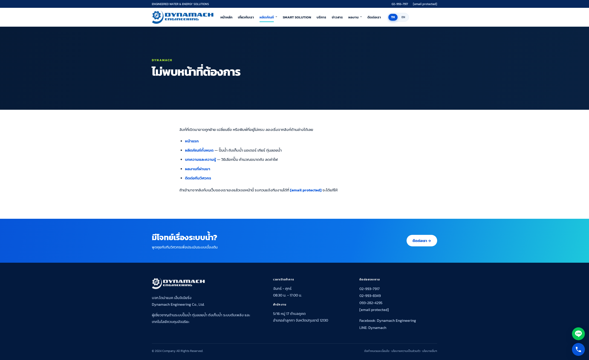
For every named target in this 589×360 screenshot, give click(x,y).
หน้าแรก (192, 141)
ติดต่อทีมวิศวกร (198, 178)
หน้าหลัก (226, 17)
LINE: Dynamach (372, 327)
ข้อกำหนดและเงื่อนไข (377, 351)
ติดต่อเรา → (422, 240)
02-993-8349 (370, 295)
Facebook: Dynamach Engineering (387, 320)
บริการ (321, 17)
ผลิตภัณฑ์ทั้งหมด (199, 150)
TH (393, 17)
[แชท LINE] (578, 333)
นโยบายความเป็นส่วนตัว (405, 351)
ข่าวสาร (337, 17)
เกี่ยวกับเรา (246, 17)
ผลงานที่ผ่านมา (197, 169)
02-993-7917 (400, 4)
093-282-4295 (370, 302)
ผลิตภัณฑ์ (267, 17)
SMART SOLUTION (297, 17)
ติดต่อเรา (374, 17)
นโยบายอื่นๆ (429, 351)
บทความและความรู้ (200, 159)
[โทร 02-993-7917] (578, 349)
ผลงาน (353, 17)
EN (403, 17)
